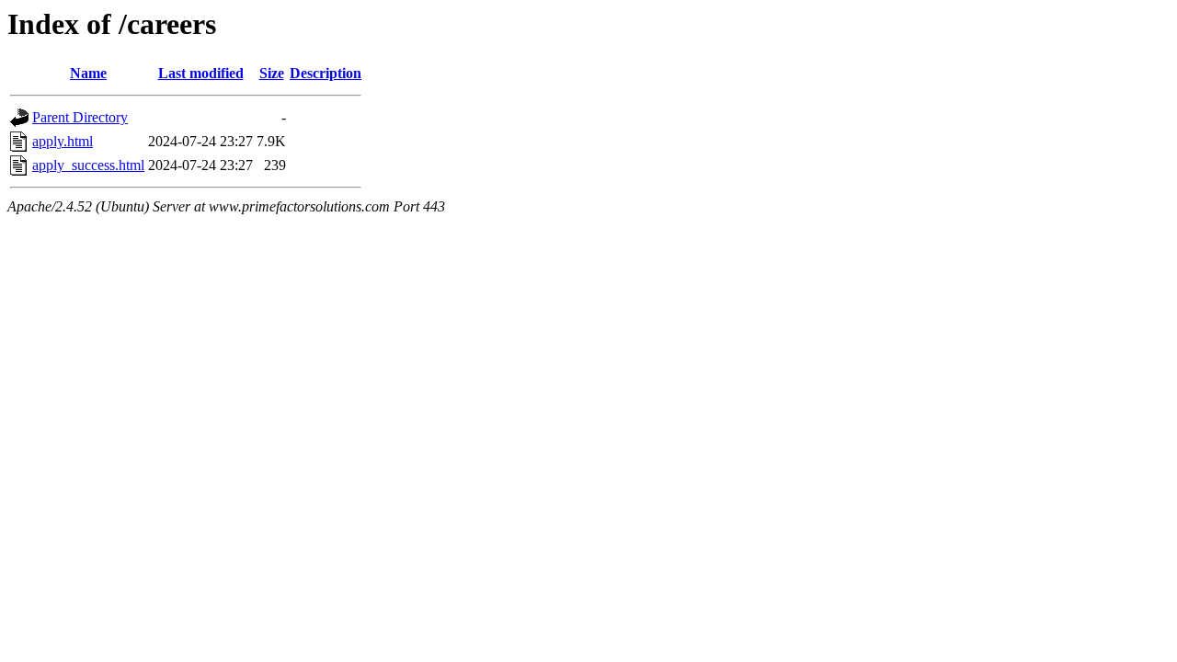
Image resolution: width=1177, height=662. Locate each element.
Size (271, 73)
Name (88, 73)
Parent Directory (80, 117)
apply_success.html (88, 165)
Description (325, 73)
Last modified (201, 73)
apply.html (62, 141)
